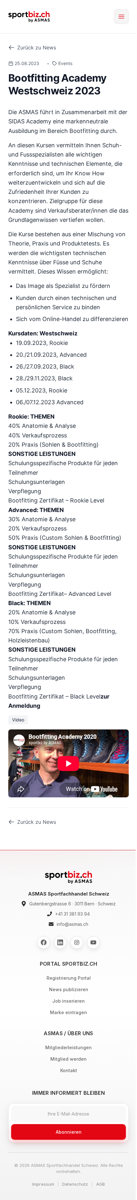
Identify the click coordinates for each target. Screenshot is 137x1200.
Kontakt (68, 1070)
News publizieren (68, 989)
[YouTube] (93, 942)
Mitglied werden (68, 1059)
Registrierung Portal (69, 978)
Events (65, 63)
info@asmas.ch (72, 924)
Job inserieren (68, 1001)
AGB (100, 1184)
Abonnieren (69, 1132)
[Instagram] (76, 942)
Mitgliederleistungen (68, 1047)
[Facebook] (43, 942)
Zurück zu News (36, 47)
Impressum (43, 1184)
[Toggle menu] (121, 16)
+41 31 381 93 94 (72, 914)
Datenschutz (75, 1184)
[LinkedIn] (60, 942)
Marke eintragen (68, 1012)
